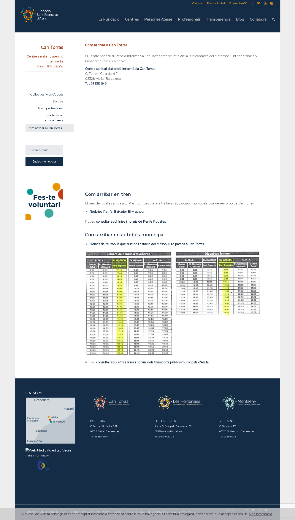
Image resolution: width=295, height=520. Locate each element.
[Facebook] (252, 3)
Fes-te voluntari (216, 3)
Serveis (58, 101)
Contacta (197, 3)
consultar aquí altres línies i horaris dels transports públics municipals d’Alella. (152, 362)
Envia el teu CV (238, 3)
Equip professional (50, 108)
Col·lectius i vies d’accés (46, 94)
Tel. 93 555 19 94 (97, 84)
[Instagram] (271, 3)
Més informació (260, 514)
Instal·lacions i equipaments (53, 117)
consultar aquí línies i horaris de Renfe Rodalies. (131, 221)
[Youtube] (265, 3)
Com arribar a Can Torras (44, 128)
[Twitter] (258, 3)
